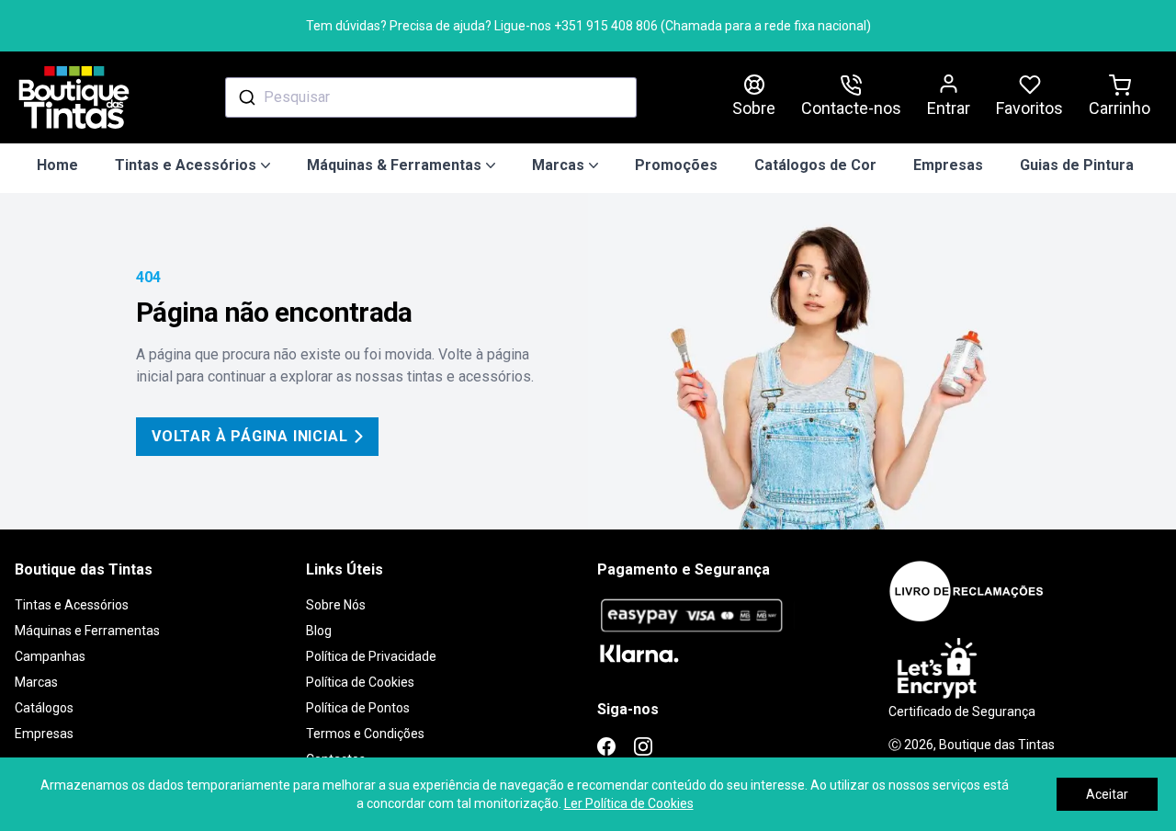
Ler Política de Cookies (629, 803)
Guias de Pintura (1077, 165)
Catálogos (44, 707)
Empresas (948, 165)
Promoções (676, 165)
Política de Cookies (360, 682)
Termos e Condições (365, 733)
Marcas (36, 682)
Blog (319, 630)
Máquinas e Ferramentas (87, 630)
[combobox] (431, 97)
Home (57, 165)
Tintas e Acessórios (72, 605)
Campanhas (50, 656)
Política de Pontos (358, 707)
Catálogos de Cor (815, 165)
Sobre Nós (336, 605)
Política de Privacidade (371, 656)
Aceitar (1107, 794)
